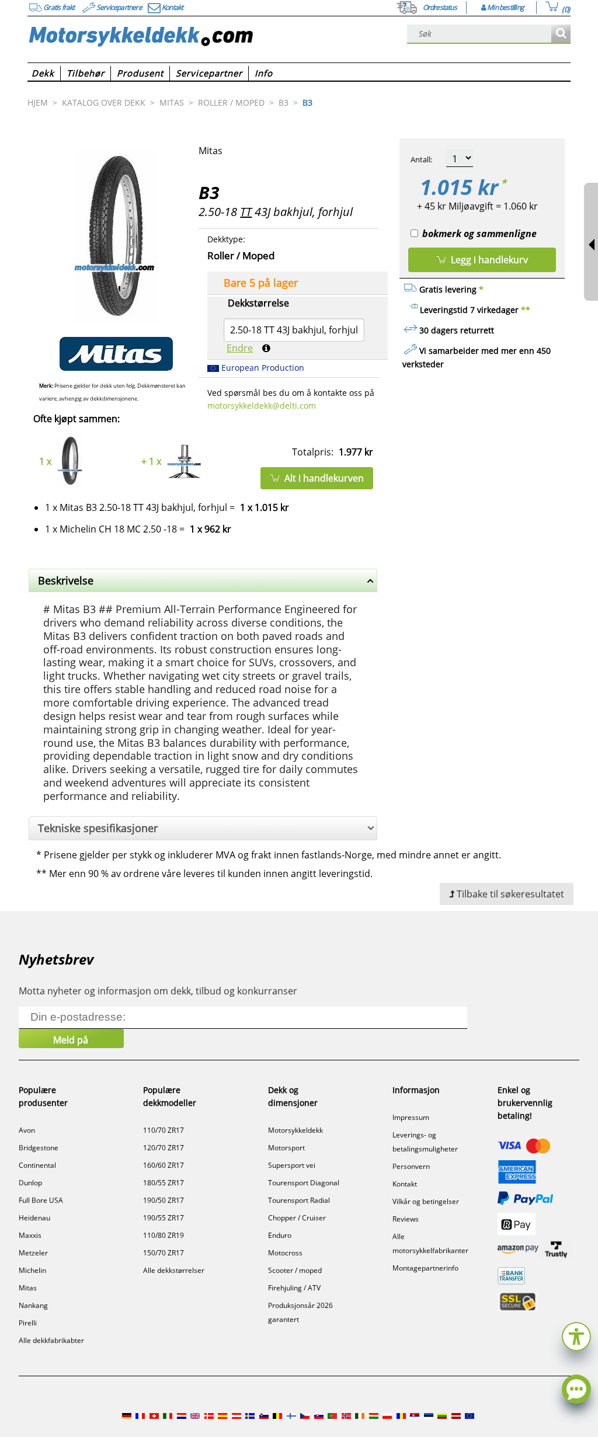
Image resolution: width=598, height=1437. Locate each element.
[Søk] (561, 34)
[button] (576, 1335)
